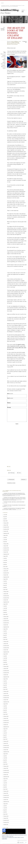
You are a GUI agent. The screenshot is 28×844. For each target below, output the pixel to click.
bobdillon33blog (10, 10)
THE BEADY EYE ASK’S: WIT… (18, 832)
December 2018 (6, 695)
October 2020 (5, 649)
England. (16, 44)
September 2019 (6, 676)
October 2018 (5, 699)
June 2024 (5, 560)
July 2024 (5, 558)
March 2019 (5, 689)
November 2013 (6, 822)
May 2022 (5, 610)
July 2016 (5, 755)
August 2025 (5, 535)
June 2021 (5, 633)
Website (8, 402)
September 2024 (6, 554)
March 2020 (5, 664)
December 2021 (6, 620)
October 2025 (5, 531)
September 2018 (6, 701)
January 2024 (5, 570)
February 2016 (5, 766)
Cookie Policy (4, 838)
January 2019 (5, 693)
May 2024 (5, 562)
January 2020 (5, 668)
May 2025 (5, 541)
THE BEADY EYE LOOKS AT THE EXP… (18, 829)
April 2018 (5, 712)
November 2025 (6, 529)
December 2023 (6, 572)
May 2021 (5, 635)
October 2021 (5, 624)
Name (10, 393)
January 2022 (5, 618)
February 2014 (5, 816)
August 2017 (5, 728)
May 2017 (5, 735)
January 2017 (5, 743)
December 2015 (6, 770)
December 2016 (6, 745)
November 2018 (6, 697)
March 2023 (5, 589)
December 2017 (6, 720)
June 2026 (5, 514)
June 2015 (5, 782)
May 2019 (5, 685)
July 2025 (5, 537)
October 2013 (5, 824)
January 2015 (5, 793)
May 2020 (5, 660)
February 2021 (5, 641)
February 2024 (5, 568)
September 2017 (6, 726)
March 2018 (5, 714)
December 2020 (6, 645)
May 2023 (5, 585)
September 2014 (6, 801)
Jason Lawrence (9, 832)
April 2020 (5, 662)
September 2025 (6, 533)
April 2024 (5, 564)
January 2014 (5, 818)
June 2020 (5, 658)
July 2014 (5, 805)
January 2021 (5, 643)
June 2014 (5, 807)
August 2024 (5, 556)
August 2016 (5, 753)
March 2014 (5, 814)
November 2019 (6, 672)
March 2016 (5, 764)
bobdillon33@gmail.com (15, 41)
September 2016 (6, 751)
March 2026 (5, 520)
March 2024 (5, 566)
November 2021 (6, 622)
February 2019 (5, 691)
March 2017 (5, 739)
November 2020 (6, 647)
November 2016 (6, 747)
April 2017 (5, 737)
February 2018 (5, 716)
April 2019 (5, 687)
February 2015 (5, 791)
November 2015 (6, 772)
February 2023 (5, 591)
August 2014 (5, 803)
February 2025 (5, 543)
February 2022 (5, 616)
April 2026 (5, 518)
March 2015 (5, 789)
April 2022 (5, 612)
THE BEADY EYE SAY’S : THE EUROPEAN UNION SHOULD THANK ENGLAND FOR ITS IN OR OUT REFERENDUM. (12, 6)
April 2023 (5, 587)
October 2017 (5, 724)
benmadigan (8, 829)
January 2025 (5, 545)
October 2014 (5, 799)
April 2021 (5, 637)
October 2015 (5, 774)
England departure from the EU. (13, 43)
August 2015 (5, 778)
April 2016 (5, 762)
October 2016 (5, 749)
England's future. (10, 44)
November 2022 (6, 597)
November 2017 (6, 722)
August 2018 (5, 703)
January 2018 (5, 718)
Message (9, 407)
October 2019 (5, 674)
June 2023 (5, 583)
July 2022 (5, 606)
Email (10, 398)
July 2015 (5, 780)
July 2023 (5, 581)
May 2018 (5, 710)
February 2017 (5, 741)
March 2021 (5, 639)
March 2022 (5, 614)
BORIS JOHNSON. (15, 42)
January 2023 (5, 593)
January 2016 (5, 768)
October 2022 (5, 599)
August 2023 (5, 579)
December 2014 (6, 795)
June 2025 (5, 539)
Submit (16, 423)
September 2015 (6, 776)
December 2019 (6, 670)
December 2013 (6, 820)
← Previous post (11, 479)
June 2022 (5, 608)
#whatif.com (9, 42)
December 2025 (6, 527)
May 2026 (5, 516)
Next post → (23, 479)
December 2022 (6, 595)
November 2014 (6, 797)
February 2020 (5, 666)
